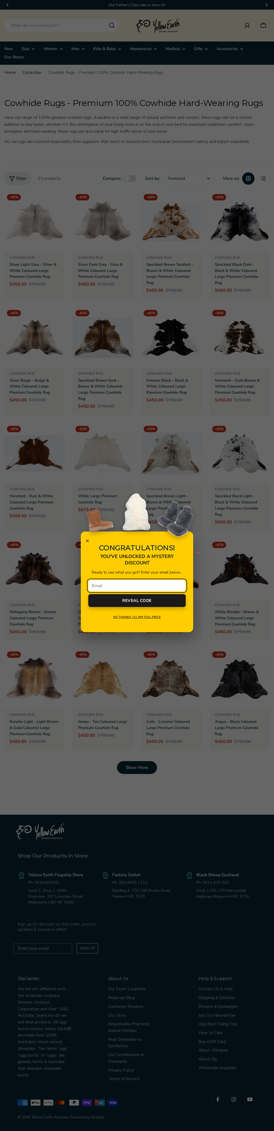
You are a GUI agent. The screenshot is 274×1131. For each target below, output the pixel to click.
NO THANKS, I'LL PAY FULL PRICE (137, 617)
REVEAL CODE (137, 600)
